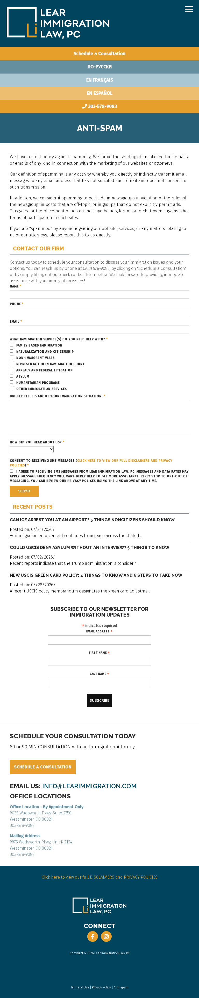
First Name (99, 653)
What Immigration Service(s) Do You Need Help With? (59, 339)
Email (16, 321)
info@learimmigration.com (89, 786)
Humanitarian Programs (37, 383)
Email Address (99, 631)
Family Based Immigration (38, 345)
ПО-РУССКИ (100, 67)
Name (15, 286)
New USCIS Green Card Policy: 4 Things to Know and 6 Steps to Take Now (96, 575)
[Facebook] (93, 936)
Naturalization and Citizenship (44, 351)
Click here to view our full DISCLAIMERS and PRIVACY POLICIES (100, 877)
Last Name (99, 674)
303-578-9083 (102, 106)
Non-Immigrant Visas (35, 358)
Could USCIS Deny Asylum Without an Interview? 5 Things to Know (89, 547)
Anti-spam (121, 987)
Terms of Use (80, 987)
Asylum (22, 376)
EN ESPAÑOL (99, 93)
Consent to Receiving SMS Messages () (91, 463)
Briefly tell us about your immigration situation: (57, 396)
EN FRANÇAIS (99, 80)
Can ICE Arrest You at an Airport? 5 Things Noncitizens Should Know (92, 519)
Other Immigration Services (41, 389)
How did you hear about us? (37, 442)
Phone (17, 304)
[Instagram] (106, 936)
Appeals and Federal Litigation (44, 370)
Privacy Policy (101, 987)
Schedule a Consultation (99, 53)
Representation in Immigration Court (49, 364)
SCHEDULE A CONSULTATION (43, 766)
